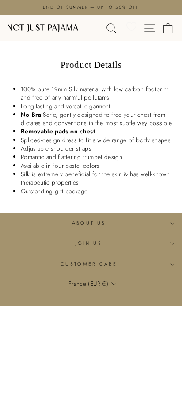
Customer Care (89, 263)
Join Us (89, 243)
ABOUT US (89, 222)
